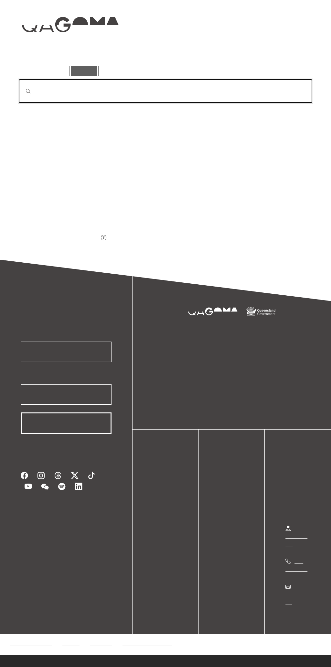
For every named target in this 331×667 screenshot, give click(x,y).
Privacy (70, 635)
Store (159, 502)
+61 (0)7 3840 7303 (296, 569)
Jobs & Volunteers (31, 635)
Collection (65, 45)
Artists (265, 47)
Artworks (233, 47)
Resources (111, 70)
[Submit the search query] (23, 91)
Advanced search (293, 69)
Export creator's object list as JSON (58, 238)
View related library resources (52, 202)
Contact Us (297, 594)
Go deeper (298, 47)
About (160, 517)
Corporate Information (147, 635)
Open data (164, 479)
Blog (158, 510)
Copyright (101, 635)
